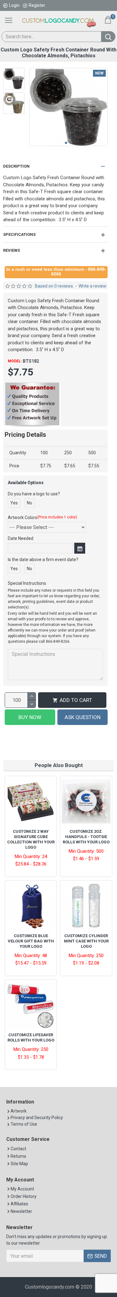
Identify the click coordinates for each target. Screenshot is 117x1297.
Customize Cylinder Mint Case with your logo (86, 941)
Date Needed (20, 538)
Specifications (19, 234)
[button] (66, 143)
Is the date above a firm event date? (43, 559)
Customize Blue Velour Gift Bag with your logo (31, 941)
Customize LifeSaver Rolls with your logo (30, 1037)
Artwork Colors (42, 517)
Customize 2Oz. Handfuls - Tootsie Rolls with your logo (86, 836)
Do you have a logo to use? (34, 493)
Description (16, 166)
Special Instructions (27, 583)
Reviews (11, 250)
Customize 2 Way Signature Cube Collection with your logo (31, 839)
